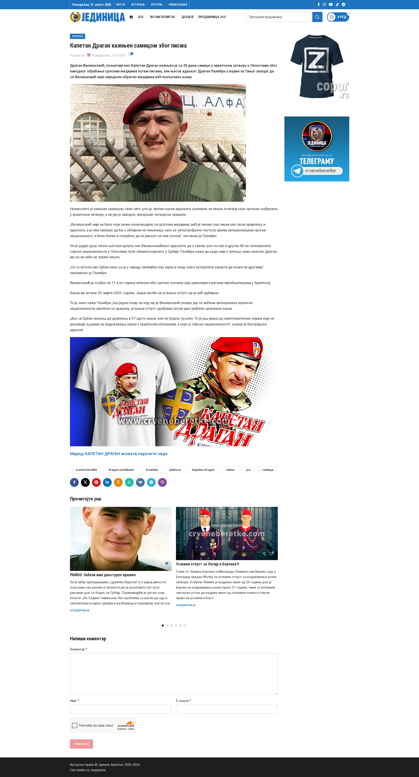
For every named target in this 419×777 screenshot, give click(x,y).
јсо (248, 469)
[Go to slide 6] (185, 625)
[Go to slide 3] (171, 625)
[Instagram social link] (324, 4)
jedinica (175, 469)
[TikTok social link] (337, 4)
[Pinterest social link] (96, 482)
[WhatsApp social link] (129, 482)
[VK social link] (140, 482)
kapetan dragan (203, 469)
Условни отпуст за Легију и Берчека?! (207, 564)
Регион (77, 36)
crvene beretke (86, 469)
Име (74, 701)
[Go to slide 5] (180, 625)
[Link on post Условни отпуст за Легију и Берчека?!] (227, 533)
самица (267, 469)
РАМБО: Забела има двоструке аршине (103, 574)
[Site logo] (97, 17)
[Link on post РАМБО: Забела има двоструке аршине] (121, 539)
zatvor (230, 469)
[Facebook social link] (318, 4)
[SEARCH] (317, 17)
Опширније (80, 610)
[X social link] (85, 482)
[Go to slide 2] (167, 625)
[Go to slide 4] (176, 625)
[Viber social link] (162, 482)
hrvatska (152, 469)
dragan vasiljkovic (121, 469)
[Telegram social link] (343, 4)
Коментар (78, 649)
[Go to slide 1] (163, 625)
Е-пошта (183, 701)
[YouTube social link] (331, 4)
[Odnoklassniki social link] (118, 482)
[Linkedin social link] (107, 482)
